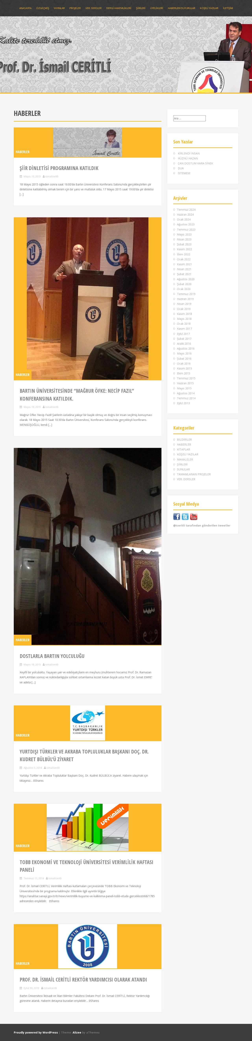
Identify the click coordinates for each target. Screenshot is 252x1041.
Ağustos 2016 (186, 348)
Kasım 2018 (184, 314)
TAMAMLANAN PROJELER (194, 474)
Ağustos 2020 (186, 279)
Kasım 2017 (184, 328)
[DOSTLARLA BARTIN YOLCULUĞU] (87, 546)
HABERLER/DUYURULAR (181, 8)
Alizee (77, 1032)
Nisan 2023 (184, 239)
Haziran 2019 (185, 299)
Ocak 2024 (184, 219)
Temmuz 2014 (186, 398)
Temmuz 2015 (186, 378)
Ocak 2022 (184, 259)
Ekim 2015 (183, 373)
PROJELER (75, 8)
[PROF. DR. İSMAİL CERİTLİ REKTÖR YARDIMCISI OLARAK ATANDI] (87, 946)
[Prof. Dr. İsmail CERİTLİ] (126, 54)
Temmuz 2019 (186, 294)
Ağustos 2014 (186, 393)
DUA (181, 168)
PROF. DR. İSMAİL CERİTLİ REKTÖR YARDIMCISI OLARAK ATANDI (83, 979)
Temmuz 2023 (186, 229)
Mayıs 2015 (184, 388)
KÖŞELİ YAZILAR (209, 8)
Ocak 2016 (184, 363)
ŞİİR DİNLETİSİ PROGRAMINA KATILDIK (59, 168)
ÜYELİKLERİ (156, 8)
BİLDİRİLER (184, 439)
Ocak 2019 (184, 309)
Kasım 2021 (184, 264)
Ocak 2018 (184, 324)
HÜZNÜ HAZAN (188, 158)
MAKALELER (185, 459)
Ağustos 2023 (186, 224)
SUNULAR (183, 469)
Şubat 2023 (184, 244)
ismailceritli (51, 176)
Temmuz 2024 (186, 209)
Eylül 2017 (183, 334)
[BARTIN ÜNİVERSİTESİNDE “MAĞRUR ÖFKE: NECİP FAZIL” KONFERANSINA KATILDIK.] (87, 298)
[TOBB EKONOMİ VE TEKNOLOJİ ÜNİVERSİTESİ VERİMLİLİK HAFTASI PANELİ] (87, 827)
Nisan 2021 (184, 269)
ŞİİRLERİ (140, 8)
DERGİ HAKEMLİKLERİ (118, 8)
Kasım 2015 (184, 368)
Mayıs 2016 (184, 353)
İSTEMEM (184, 173)
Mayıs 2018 (184, 319)
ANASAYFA (25, 8)
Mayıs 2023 (184, 234)
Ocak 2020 (184, 289)
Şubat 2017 (184, 338)
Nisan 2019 (184, 304)
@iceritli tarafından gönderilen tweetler (201, 525)
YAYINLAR (59, 8)
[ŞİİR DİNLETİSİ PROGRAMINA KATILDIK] (87, 142)
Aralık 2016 (184, 343)
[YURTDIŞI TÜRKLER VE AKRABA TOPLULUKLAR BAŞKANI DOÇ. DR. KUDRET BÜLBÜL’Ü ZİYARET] (87, 723)
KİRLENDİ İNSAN (189, 153)
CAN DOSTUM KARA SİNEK (195, 163)
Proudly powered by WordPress (36, 1032)
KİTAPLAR (183, 449)
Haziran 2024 (185, 214)
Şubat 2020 (184, 284)
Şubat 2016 (184, 358)
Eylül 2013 (183, 403)
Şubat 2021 (184, 274)
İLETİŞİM (228, 8)
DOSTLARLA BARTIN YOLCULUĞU (52, 656)
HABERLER (23, 151)
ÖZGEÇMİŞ (42, 8)
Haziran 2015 (185, 383)
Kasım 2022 (184, 249)
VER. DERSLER (93, 8)
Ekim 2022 (183, 254)
